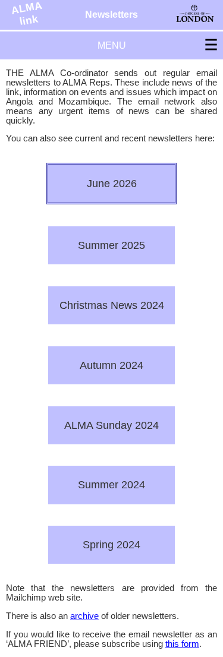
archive (84, 616)
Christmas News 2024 (111, 305)
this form (182, 644)
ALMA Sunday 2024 (111, 425)
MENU (112, 45)
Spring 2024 (111, 544)
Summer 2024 (111, 484)
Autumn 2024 (111, 365)
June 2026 (112, 183)
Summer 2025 (111, 245)
